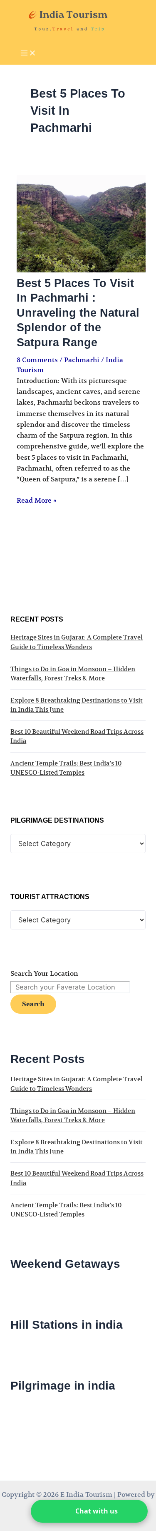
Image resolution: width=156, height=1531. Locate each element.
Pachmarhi (81, 360)
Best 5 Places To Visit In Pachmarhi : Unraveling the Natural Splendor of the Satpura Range (78, 313)
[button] (89, 1511)
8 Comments (37, 360)
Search (33, 1004)
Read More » (37, 500)
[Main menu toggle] (28, 54)
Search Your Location (44, 973)
